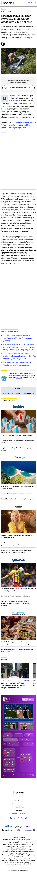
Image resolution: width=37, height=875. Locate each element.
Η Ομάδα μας (18, 810)
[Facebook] (15, 818)
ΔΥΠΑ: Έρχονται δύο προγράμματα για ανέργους (17, 435)
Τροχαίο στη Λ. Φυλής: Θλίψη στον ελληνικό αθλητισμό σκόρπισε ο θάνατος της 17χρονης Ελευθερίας (16, 603)
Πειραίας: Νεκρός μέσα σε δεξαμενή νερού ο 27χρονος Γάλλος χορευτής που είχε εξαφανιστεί (18, 125)
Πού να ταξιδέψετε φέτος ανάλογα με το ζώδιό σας (17, 493)
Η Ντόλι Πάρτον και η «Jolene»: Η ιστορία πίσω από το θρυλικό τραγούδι (18, 536)
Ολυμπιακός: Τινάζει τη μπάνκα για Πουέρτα (15, 596)
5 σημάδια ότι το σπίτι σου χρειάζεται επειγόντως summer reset (17, 650)
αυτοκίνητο (13, 101)
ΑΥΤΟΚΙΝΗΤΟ (8, 393)
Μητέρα (11, 96)
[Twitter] (22, 818)
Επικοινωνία (18, 798)
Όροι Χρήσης (18, 801)
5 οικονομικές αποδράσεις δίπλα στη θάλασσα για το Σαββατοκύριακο (18, 487)
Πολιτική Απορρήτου (18, 804)
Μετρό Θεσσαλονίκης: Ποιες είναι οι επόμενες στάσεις (16, 449)
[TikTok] (26, 818)
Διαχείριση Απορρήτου (18, 813)
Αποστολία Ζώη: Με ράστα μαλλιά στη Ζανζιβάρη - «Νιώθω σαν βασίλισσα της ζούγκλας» (18, 338)
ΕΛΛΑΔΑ (3, 9)
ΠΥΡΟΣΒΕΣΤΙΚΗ (29, 393)
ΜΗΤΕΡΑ (18, 393)
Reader (22, 373)
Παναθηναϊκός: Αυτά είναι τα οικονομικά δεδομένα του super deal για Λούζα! (18, 590)
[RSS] (11, 818)
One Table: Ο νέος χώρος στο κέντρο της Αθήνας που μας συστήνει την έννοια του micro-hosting (18, 643)
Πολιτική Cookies (18, 807)
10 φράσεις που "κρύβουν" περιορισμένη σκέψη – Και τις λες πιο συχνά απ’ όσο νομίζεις (17, 551)
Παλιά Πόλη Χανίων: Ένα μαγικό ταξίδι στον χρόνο (17, 499)
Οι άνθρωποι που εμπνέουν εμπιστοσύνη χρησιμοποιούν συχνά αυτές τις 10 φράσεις (15, 544)
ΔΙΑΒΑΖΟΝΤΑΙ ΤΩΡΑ (9, 332)
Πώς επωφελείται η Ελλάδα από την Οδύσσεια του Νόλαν (17, 441)
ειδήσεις (19, 378)
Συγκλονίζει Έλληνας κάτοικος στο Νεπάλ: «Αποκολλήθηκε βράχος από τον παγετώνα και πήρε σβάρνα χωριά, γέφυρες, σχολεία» (19, 347)
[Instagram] (18, 818)
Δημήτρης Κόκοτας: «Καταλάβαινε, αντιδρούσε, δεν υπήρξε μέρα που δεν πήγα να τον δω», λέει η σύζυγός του (19, 356)
